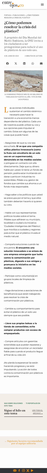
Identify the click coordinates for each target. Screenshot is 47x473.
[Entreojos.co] (14, 4)
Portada (7, 15)
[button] (7, 63)
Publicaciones (19, 15)
